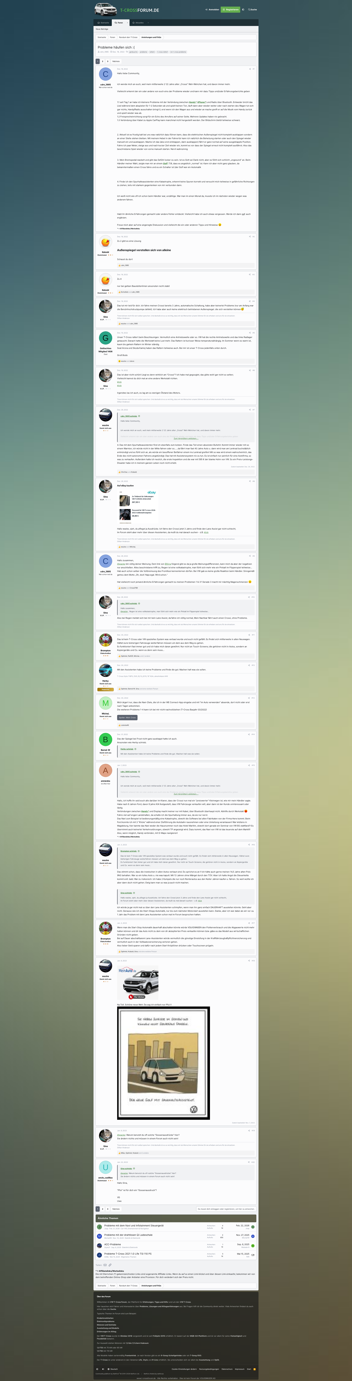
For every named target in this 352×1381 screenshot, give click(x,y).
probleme (143, 52)
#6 (254, 370)
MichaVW (108, 1238)
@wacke (121, 564)
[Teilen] (250, 69)
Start (249, 1369)
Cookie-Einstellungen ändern (184, 1369)
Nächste (116, 61)
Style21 (107, 1247)
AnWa (106, 1257)
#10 (253, 597)
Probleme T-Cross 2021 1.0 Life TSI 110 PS (128, 1253)
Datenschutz (227, 1369)
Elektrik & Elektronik (132, 1238)
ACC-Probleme (112, 1244)
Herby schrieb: (127, 749)
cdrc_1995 (104, 52)
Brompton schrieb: (129, 851)
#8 (254, 481)
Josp (106, 1228)
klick (119, 382)
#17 (253, 923)
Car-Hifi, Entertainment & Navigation (135, 1228)
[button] (243, 10)
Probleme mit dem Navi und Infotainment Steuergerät (134, 1225)
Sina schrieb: (126, 893)
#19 (253, 1131)
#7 (254, 410)
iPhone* (202, 102)
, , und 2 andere (135, 656)
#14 (253, 734)
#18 (253, 961)
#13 (253, 698)
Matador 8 (245, 1247)
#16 (253, 845)
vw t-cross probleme (178, 52)
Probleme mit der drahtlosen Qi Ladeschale (128, 1235)
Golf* (165, 163)
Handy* (193, 102)
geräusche (133, 52)
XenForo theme (149, 1374)
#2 (254, 237)
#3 (253, 274)
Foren (120, 23)
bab (247, 1257)
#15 (253, 765)
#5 (254, 333)
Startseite (105, 23)
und (130, 292)
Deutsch (114, 1369)
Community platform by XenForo (118, 1374)
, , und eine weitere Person (139, 689)
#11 (253, 635)
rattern (152, 52)
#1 (254, 69)
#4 (253, 301)
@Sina (168, 564)
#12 (253, 665)
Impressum (239, 1369)
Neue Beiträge (102, 29)
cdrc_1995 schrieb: (129, 416)
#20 (253, 1162)
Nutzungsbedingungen (209, 1369)
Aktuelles (140, 23)
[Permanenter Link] (172, 250)
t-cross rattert (162, 52)
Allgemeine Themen (128, 1257)
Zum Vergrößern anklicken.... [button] (186, 438)
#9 (254, 556)
